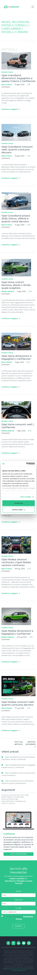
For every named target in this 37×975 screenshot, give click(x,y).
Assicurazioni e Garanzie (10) (13, 801)
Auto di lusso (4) (8, 803)
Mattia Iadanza (7, 291)
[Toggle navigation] (32, 7)
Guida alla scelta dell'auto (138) (15, 795)
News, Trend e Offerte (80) (12, 797)
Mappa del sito (21, 970)
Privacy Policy (25, 968)
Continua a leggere (9, 109)
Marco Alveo (6, 85)
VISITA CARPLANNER (18, 854)
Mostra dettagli (25, 497)
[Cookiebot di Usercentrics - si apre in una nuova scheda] (26, 463)
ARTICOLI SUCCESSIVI (31, 743)
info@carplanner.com (8, 968)
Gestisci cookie (17, 509)
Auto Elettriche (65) (9, 799)
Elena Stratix (6, 362)
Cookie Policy (18, 968)
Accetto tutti (18, 503)
